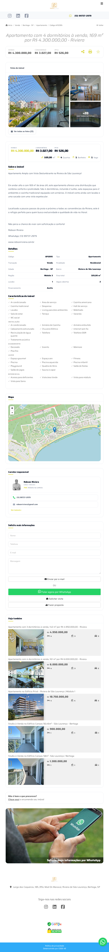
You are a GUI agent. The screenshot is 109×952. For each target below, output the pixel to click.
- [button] (12, 412)
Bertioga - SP (28, 25)
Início (10, 25)
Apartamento (41, 25)
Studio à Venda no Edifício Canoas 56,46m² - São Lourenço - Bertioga (43, 723)
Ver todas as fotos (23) (23, 131)
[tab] (17, 68)
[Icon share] (10, 15)
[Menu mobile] (54, 6)
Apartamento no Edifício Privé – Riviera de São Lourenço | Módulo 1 (41, 691)
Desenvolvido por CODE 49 (54, 948)
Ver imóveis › (16, 510)
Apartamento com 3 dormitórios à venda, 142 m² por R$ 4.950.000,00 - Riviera (47, 627)
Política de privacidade (54, 945)
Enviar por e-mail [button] (55, 579)
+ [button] (12, 408)
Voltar (100, 25)
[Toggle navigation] (102, 4)
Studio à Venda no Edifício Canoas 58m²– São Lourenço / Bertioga (41, 756)
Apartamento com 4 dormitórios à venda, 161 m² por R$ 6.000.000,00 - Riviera (47, 659)
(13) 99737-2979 (83, 15)
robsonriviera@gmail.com (27, 504)
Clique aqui (13, 799)
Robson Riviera (31, 482)
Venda (17, 25)
